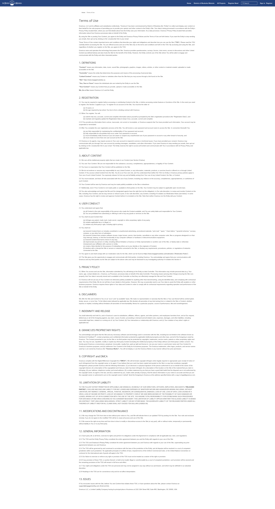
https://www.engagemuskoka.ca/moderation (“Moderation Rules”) (166, 254)
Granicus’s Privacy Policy (100, 442)
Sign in (262, 3)
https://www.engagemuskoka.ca (94, 80)
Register (269, 3)
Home (83, 12)
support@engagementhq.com (89, 486)
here (95, 31)
